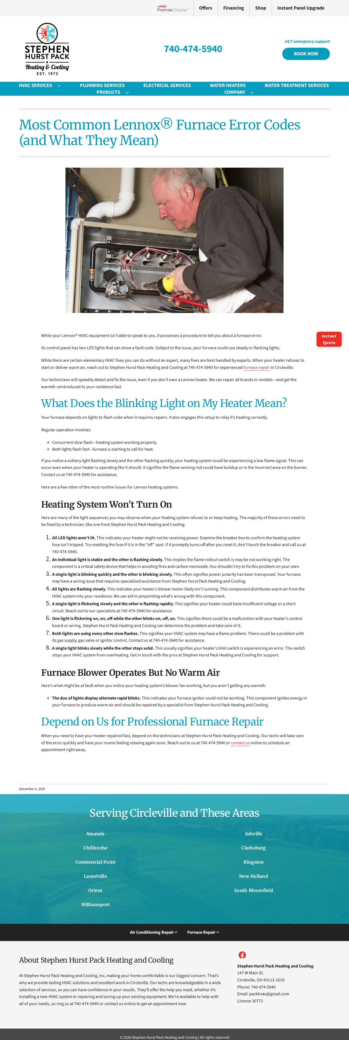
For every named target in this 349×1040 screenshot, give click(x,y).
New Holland (253, 876)
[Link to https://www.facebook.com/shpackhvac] (242, 955)
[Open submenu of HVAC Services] (62, 85)
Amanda (95, 833)
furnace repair (256, 367)
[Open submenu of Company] (255, 92)
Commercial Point (96, 862)
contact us (240, 743)
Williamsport (95, 904)
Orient (95, 890)
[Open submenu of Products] (130, 92)
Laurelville (95, 876)
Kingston (253, 862)
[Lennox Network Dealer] (175, 8)
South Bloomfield (253, 890)
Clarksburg (253, 848)
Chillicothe (95, 848)
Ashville (254, 833)
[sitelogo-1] (46, 24)
